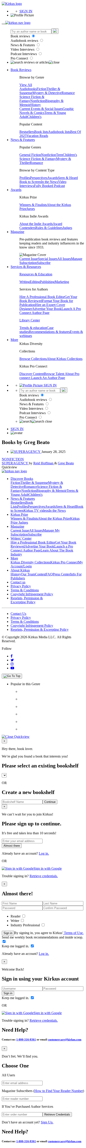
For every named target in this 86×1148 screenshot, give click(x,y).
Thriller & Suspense (34, 483)
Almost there (12, 845)
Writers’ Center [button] (21, 538)
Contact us (18, 582)
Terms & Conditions (25, 590)
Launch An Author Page (48, 378)
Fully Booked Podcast (49, 186)
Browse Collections (33, 359)
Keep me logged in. (16, 946)
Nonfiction (37, 101)
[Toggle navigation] (3, 24)
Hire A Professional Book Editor (42, 297)
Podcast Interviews (24, 54)
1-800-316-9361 (26, 1039)
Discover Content (31, 374)
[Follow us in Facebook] (12, 656)
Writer (15, 921)
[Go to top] (12, 676)
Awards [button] (16, 190)
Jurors (30, 209)
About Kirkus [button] (20, 570)
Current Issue (28, 259)
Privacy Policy (21, 586)
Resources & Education (35, 274)
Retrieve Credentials (57, 1114)
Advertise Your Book (47, 309)
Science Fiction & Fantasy (37, 159)
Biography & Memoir (51, 490)
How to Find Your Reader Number (58, 1091)
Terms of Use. (73, 933)
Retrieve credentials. (44, 876)
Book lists (41, 132)
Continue (50, 802)
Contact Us (18, 613)
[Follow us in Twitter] (12, 660)
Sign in (8, 933)
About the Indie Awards (36, 224)
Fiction (41, 89)
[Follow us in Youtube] (12, 668)
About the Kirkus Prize (54, 518)
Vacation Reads (37, 136)
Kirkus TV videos (36, 510)
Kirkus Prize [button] (19, 514)
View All (25, 85)
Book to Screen (30, 182)
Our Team (28, 574)
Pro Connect (20, 58)
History (35, 105)
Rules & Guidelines (49, 228)
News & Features (23, 45)
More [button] (14, 340)
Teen (59, 155)
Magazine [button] (17, 232)
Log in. (44, 853)
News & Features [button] (23, 140)
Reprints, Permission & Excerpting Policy (27, 600)
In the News (49, 182)
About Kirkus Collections (64, 359)
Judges (67, 228)
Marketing (62, 282)
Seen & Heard (68, 178)
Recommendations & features (49, 332)
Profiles (24, 178)
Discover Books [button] (22, 479)
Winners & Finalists (33, 205)
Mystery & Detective (47, 93)
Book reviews (21, 36)
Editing (35, 282)
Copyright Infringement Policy (32, 594)
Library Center (29, 320)
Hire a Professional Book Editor (33, 542)
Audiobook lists (59, 132)
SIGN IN (25, 11)
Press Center (61, 574)
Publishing (47, 282)
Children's (34, 117)
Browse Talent (54, 374)
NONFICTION (13, 459)
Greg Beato (66, 463)
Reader (16, 916)
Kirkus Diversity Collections (30, 562)
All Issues (64, 259)
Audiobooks (28, 89)
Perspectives (38, 178)
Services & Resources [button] (26, 267)
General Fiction (30, 155)
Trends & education (33, 328)
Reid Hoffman (43, 463)
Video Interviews (23, 49)
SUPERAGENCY (15, 463)
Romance (68, 93)
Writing (24, 282)
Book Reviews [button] (21, 70)
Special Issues (47, 259)
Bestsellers (26, 132)
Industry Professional (26, 925)
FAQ (49, 574)
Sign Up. (47, 1122)
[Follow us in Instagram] (12, 664)
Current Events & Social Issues (41, 109)
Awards (52, 178)
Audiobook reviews (25, 40)
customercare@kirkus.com (64, 1039)
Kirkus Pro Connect (64, 562)
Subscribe (43, 263)
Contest (40, 574)
